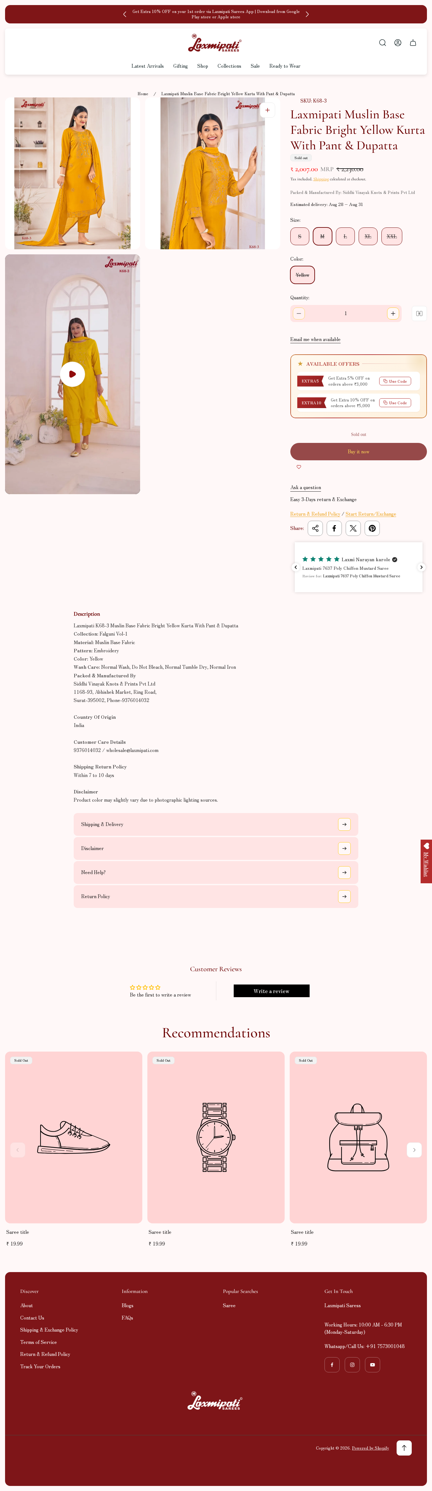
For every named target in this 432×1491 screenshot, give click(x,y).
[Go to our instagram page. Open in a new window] (352, 1364)
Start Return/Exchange (371, 513)
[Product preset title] (73, 1137)
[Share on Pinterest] (372, 528)
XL (368, 236)
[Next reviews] (421, 567)
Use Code (398, 381)
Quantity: (299, 297)
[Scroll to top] (404, 1448)
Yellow (302, 274)
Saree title (17, 1231)
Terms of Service (38, 1342)
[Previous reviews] (296, 567)
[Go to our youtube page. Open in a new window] (372, 1364)
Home (143, 93)
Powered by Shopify (370, 1448)
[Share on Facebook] (334, 528)
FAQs (127, 1317)
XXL (392, 236)
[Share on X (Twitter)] (353, 528)
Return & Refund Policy (315, 513)
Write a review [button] (271, 991)
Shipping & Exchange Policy (49, 1329)
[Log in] (398, 43)
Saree (229, 1305)
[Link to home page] (216, 1400)
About (26, 1305)
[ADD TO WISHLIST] (298, 466)
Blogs (127, 1305)
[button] (358, 567)
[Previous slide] (125, 14)
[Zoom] (267, 110)
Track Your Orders (40, 1366)
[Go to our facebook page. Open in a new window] (332, 1364)
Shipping (321, 179)
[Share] (315, 528)
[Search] (383, 43)
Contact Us (32, 1317)
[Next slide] (307, 14)
